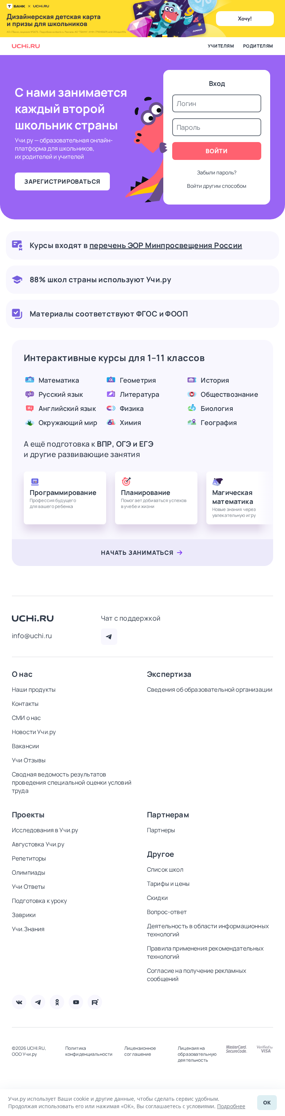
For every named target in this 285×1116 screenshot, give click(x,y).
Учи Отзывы (29, 760)
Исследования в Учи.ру (45, 830)
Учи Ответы (28, 886)
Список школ (165, 869)
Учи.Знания (28, 929)
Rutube (95, 1002)
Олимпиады (28, 872)
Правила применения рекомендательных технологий (205, 952)
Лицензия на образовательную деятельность (197, 1054)
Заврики (24, 915)
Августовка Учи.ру (38, 844)
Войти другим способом (216, 185)
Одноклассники (57, 1002)
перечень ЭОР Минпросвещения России (165, 245)
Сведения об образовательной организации (209, 689)
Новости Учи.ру (34, 732)
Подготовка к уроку (39, 901)
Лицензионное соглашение (140, 1051)
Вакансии (25, 746)
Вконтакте (19, 1002)
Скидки (157, 898)
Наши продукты (34, 689)
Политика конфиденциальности (88, 1051)
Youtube (76, 1002)
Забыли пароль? (216, 172)
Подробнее (231, 1106)
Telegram (109, 636)
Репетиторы (29, 858)
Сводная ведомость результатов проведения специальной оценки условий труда (71, 782)
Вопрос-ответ (167, 912)
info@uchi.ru (32, 635)
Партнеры (161, 830)
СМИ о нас (26, 718)
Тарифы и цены (168, 883)
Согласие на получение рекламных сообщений (196, 975)
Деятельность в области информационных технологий (208, 930)
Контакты (25, 703)
